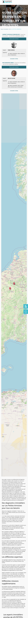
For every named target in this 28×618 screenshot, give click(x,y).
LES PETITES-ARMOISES (16, 29)
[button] (14, 283)
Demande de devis (14, 39)
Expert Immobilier (5, 29)
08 (9, 29)
